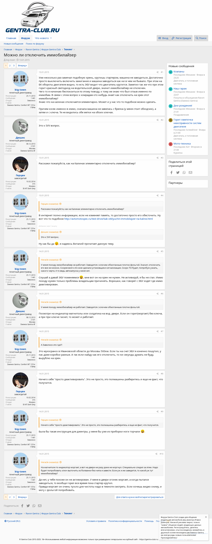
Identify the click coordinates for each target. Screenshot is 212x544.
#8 (162, 373)
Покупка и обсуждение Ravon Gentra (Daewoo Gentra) (189, 99)
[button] (51, 38)
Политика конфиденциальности (125, 521)
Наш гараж (180, 88)
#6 (162, 293)
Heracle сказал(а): (50, 259)
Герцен (20, 175)
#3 (162, 157)
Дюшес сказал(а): (50, 231)
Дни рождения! (183, 105)
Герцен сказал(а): (49, 203)
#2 (162, 120)
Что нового (42, 38)
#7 (162, 331)
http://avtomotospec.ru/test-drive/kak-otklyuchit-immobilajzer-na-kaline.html (108, 218)
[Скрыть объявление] (205, 517)
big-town (10, 59)
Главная (11, 38)
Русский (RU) (13, 521)
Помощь (149, 521)
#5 (162, 251)
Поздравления (181, 114)
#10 (161, 453)
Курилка (178, 152)
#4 (162, 195)
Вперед (22, 65)
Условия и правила (96, 521)
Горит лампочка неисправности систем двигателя (187, 123)
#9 (162, 411)
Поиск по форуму (35, 43)
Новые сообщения (13, 43)
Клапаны (179, 71)
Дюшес (20, 137)
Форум (25, 38)
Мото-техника (182, 143)
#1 (162, 72)
